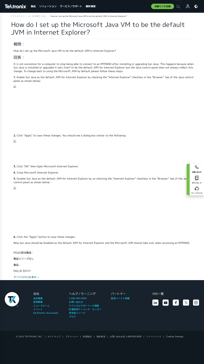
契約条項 (101, 336)
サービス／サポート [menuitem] (71, 6)
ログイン (186, 6)
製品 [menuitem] (33, 6)
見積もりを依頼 (162, 6)
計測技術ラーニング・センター (85, 309)
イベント (38, 309)
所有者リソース (77, 313)
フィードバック (153, 336)
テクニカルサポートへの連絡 (84, 305)
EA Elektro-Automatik (45, 313)
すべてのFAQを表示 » (26, 277)
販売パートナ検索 (120, 298)
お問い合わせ (76, 302)
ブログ (72, 316)
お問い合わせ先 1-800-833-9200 (125, 336)
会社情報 (38, 298)
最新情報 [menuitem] (91, 6)
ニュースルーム (41, 305)
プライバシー (71, 336)
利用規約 (87, 336)
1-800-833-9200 (78, 298)
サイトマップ (54, 336)
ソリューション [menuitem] (48, 6)
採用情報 (38, 302)
